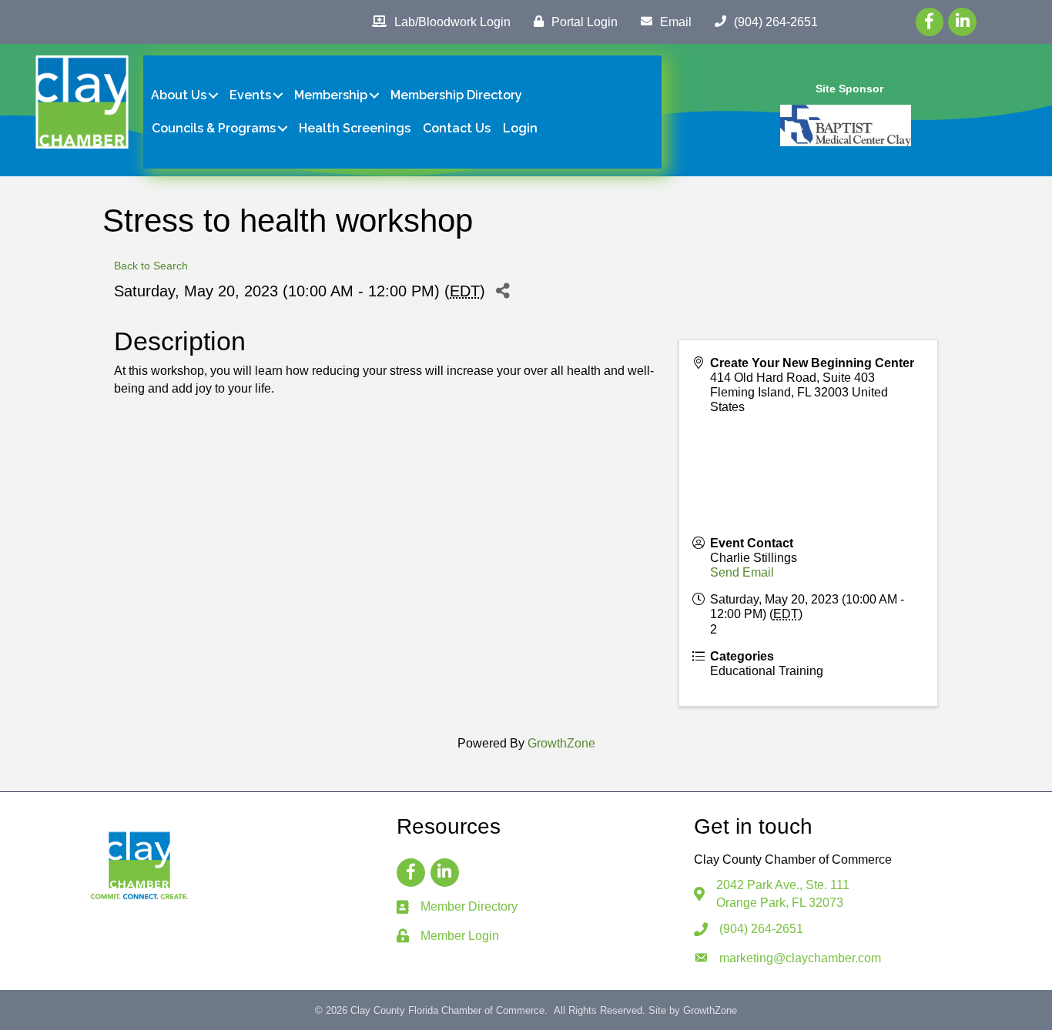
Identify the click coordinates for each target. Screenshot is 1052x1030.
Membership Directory (456, 95)
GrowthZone (561, 743)
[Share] (502, 291)
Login (520, 128)
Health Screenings (354, 128)
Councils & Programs (214, 128)
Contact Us (457, 128)
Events (250, 95)
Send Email (742, 572)
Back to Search (151, 265)
